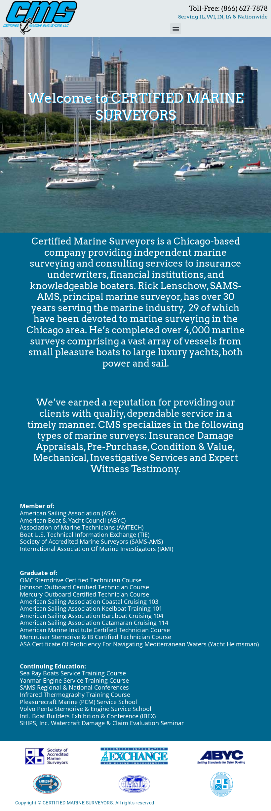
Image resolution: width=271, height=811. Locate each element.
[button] (175, 28)
